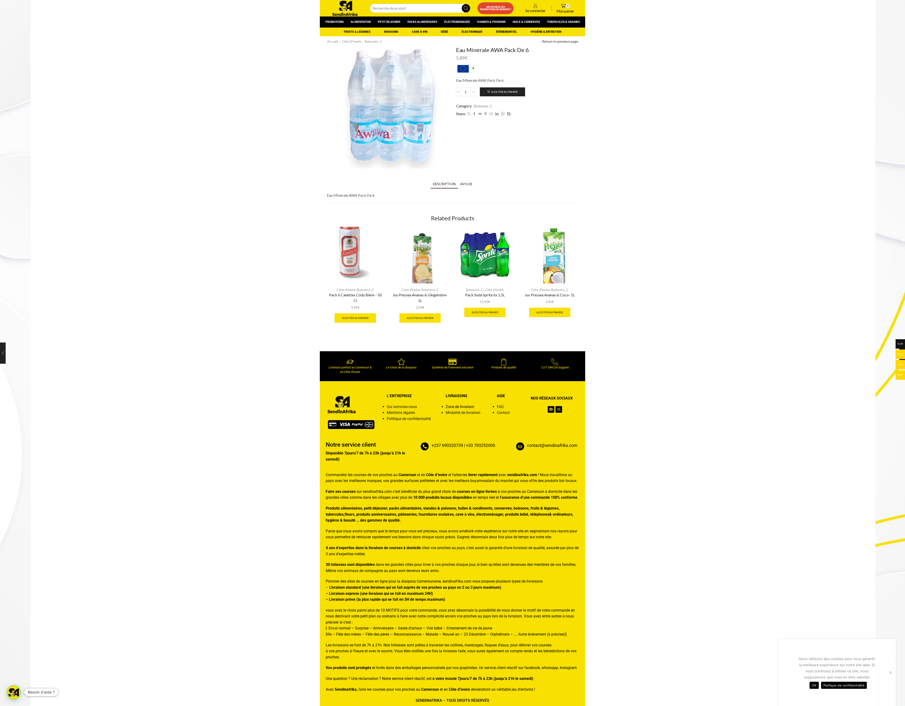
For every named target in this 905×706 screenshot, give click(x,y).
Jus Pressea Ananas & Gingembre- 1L (420, 298)
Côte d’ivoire (351, 41)
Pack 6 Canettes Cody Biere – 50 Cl (355, 298)
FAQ (500, 406)
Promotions (334, 22)
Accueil (332, 41)
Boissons (391, 31)
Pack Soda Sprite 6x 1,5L (485, 295)
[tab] (444, 183)
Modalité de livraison (463, 412)
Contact (503, 412)
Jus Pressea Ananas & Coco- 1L (550, 295)
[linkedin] (497, 114)
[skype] (508, 114)
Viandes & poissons (491, 22)
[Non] (890, 672)
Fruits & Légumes (357, 31)
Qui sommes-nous (402, 406)
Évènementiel (506, 31)
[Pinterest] (485, 114)
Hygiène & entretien (546, 31)
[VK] (480, 114)
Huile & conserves (526, 22)
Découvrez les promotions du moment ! (495, 8)
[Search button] (466, 8)
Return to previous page (560, 41)
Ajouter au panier (504, 92)
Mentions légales (401, 412)
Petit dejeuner (389, 22)
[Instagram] (558, 409)
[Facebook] (474, 114)
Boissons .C (373, 41)
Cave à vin (419, 31)
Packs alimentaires (422, 22)
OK (814, 685)
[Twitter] (469, 114)
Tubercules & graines (563, 22)
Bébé (444, 31)
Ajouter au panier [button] (355, 318)
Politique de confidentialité (409, 418)
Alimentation (361, 22)
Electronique (472, 31)
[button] (14, 692)
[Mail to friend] (491, 114)
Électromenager (457, 22)
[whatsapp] (503, 114)
